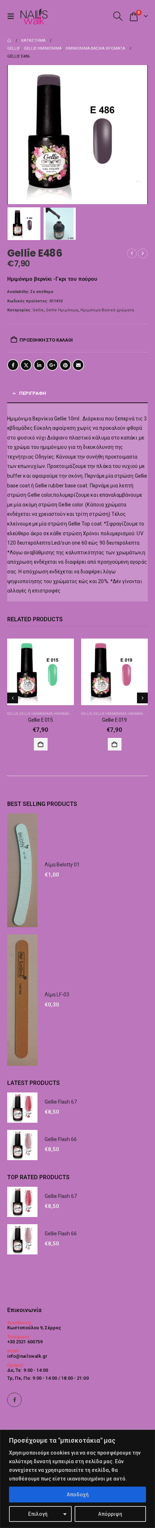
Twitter (26, 365)
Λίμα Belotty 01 (62, 864)
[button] (12, 16)
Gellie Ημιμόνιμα (62, 310)
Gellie (38, 310)
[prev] (132, 253)
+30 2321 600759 (25, 1341)
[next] (143, 253)
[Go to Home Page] (9, 41)
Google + (52, 365)
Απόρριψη (110, 1514)
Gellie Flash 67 (61, 1102)
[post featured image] (40, 672)
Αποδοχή (78, 1494)
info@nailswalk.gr (27, 1356)
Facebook (13, 365)
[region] (77, 1479)
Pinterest (65, 365)
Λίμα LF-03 (57, 994)
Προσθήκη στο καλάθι (45, 340)
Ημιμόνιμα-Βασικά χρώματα (107, 310)
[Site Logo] (33, 16)
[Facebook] (14, 1400)
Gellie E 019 (114, 720)
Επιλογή (38, 1514)
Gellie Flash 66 (61, 1139)
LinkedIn (39, 365)
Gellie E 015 (40, 720)
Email (78, 365)
